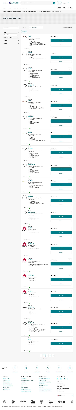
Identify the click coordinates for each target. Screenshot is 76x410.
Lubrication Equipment (8, 37)
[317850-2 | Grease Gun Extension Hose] (24, 69)
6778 (29, 339)
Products (5, 8)
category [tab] (5, 32)
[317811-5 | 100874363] (24, 291)
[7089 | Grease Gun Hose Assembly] (24, 37)
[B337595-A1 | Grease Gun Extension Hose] (24, 165)
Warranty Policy (60, 406)
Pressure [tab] (5, 43)
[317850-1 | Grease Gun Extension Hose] (24, 181)
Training (23, 382)
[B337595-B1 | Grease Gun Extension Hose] (24, 212)
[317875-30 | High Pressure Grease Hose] (24, 307)
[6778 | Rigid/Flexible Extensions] (24, 339)
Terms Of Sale (54, 406)
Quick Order (59, 7)
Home (4, 11)
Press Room (6, 387)
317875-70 (31, 275)
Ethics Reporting (7, 384)
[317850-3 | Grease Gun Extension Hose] (24, 149)
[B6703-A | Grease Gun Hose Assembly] (24, 197)
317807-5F (31, 323)
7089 (29, 36)
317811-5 (30, 291)
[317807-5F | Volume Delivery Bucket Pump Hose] (24, 323)
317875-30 (31, 307)
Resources (19, 8)
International (6, 380)
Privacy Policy (29, 406)
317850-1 (30, 180)
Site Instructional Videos (27, 380)
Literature (24, 384)
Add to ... (61, 45)
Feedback (23, 378)
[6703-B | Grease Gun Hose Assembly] (24, 53)
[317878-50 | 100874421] (24, 244)
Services (14, 8)
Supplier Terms (41, 406)
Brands (9, 8)
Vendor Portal (25, 387)
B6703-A (30, 196)
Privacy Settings (24, 406)
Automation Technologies (45, 391)
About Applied (6, 378)
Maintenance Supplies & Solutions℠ (45, 383)
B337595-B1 (31, 212)
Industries (25, 8)
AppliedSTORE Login (26, 389)
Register (64, 3)
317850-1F (31, 85)
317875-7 (30, 228)
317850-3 (30, 148)
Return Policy (35, 406)
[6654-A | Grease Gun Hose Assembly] (24, 133)
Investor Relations (8, 386)
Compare (25, 48)
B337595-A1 (31, 165)
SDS (22, 386)
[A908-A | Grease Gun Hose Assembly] (24, 101)
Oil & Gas (41, 387)
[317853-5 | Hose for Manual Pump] (24, 260)
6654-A (30, 132)
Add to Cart (61, 40)
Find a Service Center (68, 7)
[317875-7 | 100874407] (24, 228)
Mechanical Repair (43, 385)
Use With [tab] (5, 40)
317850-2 (30, 69)
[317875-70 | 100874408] (24, 276)
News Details (6, 389)
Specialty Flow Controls (45, 389)
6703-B (30, 53)
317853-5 (30, 259)
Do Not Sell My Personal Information (13, 406)
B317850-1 (31, 117)
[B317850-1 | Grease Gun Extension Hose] (24, 117)
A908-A (30, 101)
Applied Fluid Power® (44, 378)
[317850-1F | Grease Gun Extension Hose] (24, 85)
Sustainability (7, 382)
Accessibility (4, 406)
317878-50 (31, 244)
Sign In (59, 3)
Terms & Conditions (26, 391)
